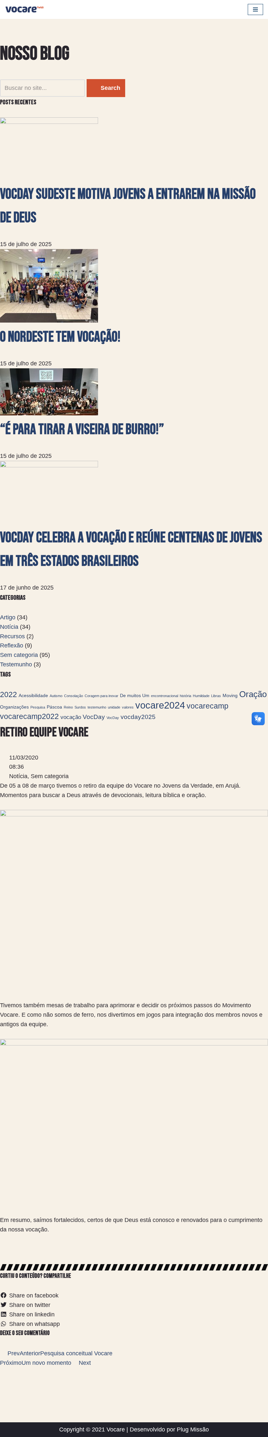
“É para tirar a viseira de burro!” (82, 430)
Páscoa (54, 707)
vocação (70, 717)
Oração (253, 694)
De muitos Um (134, 695)
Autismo (56, 696)
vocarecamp (207, 706)
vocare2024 (160, 705)
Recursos (12, 636)
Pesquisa (37, 707)
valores (128, 707)
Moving (230, 695)
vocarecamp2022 (29, 716)
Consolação (73, 696)
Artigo (7, 617)
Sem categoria (19, 655)
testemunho (97, 707)
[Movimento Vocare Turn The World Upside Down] (24, 9)
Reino (68, 707)
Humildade (201, 696)
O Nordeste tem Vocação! (60, 337)
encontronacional (164, 696)
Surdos (80, 707)
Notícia (9, 627)
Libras (216, 696)
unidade (114, 707)
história (185, 696)
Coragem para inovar (101, 696)
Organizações (14, 707)
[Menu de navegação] (255, 9)
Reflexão (11, 645)
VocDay (94, 716)
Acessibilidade (33, 695)
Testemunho (16, 664)
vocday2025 (138, 716)
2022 (8, 694)
